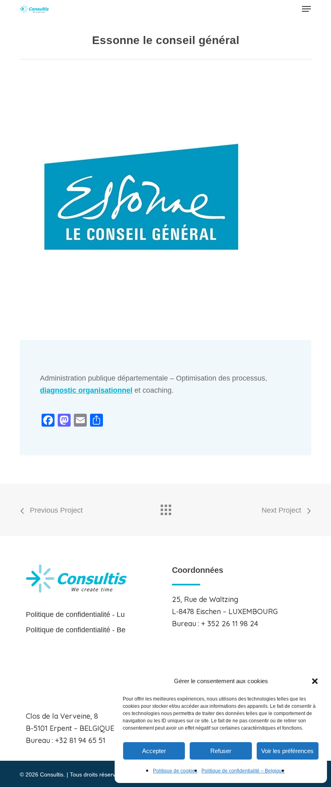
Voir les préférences (287, 750)
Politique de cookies (175, 771)
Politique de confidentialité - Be (76, 630)
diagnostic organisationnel (86, 390)
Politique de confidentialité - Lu (75, 614)
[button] (315, 681)
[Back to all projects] (165, 508)
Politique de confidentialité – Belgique (243, 771)
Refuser (220, 750)
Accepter (154, 750)
